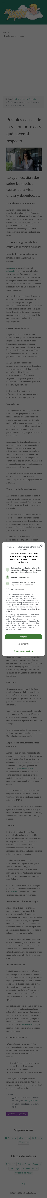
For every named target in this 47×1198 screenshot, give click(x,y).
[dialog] (23, 599)
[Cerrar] (41, 545)
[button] (23, 590)
